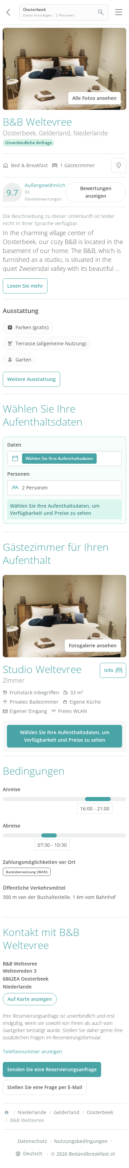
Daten (14, 444)
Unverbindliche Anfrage (28, 143)
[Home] (6, 1112)
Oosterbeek (19, 133)
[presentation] (64, 458)
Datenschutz (32, 1141)
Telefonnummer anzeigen (32, 1051)
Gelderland (54, 133)
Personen (18, 474)
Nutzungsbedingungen (81, 1141)
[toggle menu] (118, 12)
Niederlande (90, 133)
